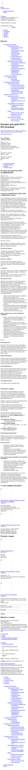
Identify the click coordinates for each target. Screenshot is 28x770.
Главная (6, 677)
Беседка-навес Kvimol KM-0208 (9, 594)
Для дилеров (4, 633)
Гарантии (6, 166)
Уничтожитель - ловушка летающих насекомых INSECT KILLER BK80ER (13, 501)
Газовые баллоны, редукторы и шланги (16, 58)
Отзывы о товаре (8, 167)
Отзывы (3, 636)
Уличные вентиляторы (17, 93)
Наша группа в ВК (5, 665)
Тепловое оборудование (10, 44)
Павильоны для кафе (16, 114)
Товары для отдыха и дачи (11, 94)
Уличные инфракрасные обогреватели (17, 66)
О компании (7, 678)
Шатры (9, 111)
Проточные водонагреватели (15, 79)
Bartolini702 (12, 663)
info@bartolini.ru (5, 663)
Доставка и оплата (8, 164)
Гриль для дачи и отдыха (17, 119)
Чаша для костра (15, 120)
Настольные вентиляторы (17, 86)
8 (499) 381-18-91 (5, 8)
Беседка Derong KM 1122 (7, 550)
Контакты (6, 683)
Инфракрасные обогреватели (15, 61)
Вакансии (3, 642)
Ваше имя (3, 605)
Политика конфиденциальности (9, 637)
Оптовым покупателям (7, 644)
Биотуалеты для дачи (13, 96)
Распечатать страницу (6, 134)
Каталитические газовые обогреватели (17, 51)
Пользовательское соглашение (9, 639)
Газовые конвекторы (16, 56)
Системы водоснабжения (10, 76)
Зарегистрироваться (9, 11)
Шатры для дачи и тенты (17, 112)
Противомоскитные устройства (16, 103)
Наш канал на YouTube (16, 665)
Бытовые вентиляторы (13, 83)
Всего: (7, 25)
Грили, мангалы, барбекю (14, 117)
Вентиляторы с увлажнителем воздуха (17, 90)
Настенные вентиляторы (17, 88)
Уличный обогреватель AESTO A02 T (10, 525)
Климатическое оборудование (11, 82)
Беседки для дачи (15, 115)
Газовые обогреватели (13, 46)
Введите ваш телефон (7, 606)
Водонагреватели (12, 77)
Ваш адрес (3, 609)
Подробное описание (9, 163)
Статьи (3, 635)
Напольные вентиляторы (17, 85)
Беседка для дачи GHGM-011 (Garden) (10, 571)
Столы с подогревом (16, 74)
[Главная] (3, 16)
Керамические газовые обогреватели (17, 48)
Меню (2, 7)
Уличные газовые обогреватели (15, 54)
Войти (5, 12)
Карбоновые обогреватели (18, 68)
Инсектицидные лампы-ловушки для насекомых (17, 108)
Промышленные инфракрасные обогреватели (15, 71)
